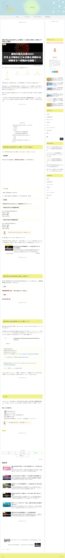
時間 (15, 138)
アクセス (15, 128)
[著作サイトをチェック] (53, 72)
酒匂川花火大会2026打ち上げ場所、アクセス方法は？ (23, 125)
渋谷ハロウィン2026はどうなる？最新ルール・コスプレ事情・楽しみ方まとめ (55, 170)
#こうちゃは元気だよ (22, 353)
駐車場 (15, 130)
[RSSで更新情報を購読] (57, 72)
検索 (47, 136)
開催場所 (15, 126)
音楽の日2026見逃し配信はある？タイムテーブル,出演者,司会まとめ (55, 165)
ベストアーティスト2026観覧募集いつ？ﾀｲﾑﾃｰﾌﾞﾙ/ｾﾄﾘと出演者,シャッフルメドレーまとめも (55, 155)
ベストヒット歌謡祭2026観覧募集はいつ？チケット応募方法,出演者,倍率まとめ (55, 161)
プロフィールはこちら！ (53, 68)
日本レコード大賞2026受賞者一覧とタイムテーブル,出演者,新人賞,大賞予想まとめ (55, 149)
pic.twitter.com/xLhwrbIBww (33, 353)
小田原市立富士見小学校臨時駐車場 (21, 131)
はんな (55, 57)
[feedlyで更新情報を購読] (55, 72)
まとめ (14, 141)
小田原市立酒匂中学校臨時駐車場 (21, 133)
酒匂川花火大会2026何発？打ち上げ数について (21, 140)
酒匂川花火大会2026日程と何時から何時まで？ (21, 135)
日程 (15, 136)
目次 (21, 122)
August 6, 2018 (25, 357)
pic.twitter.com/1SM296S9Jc (9, 364)
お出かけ (4, 430)
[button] (22, 456)
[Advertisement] (22, 30)
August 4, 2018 (19, 368)
